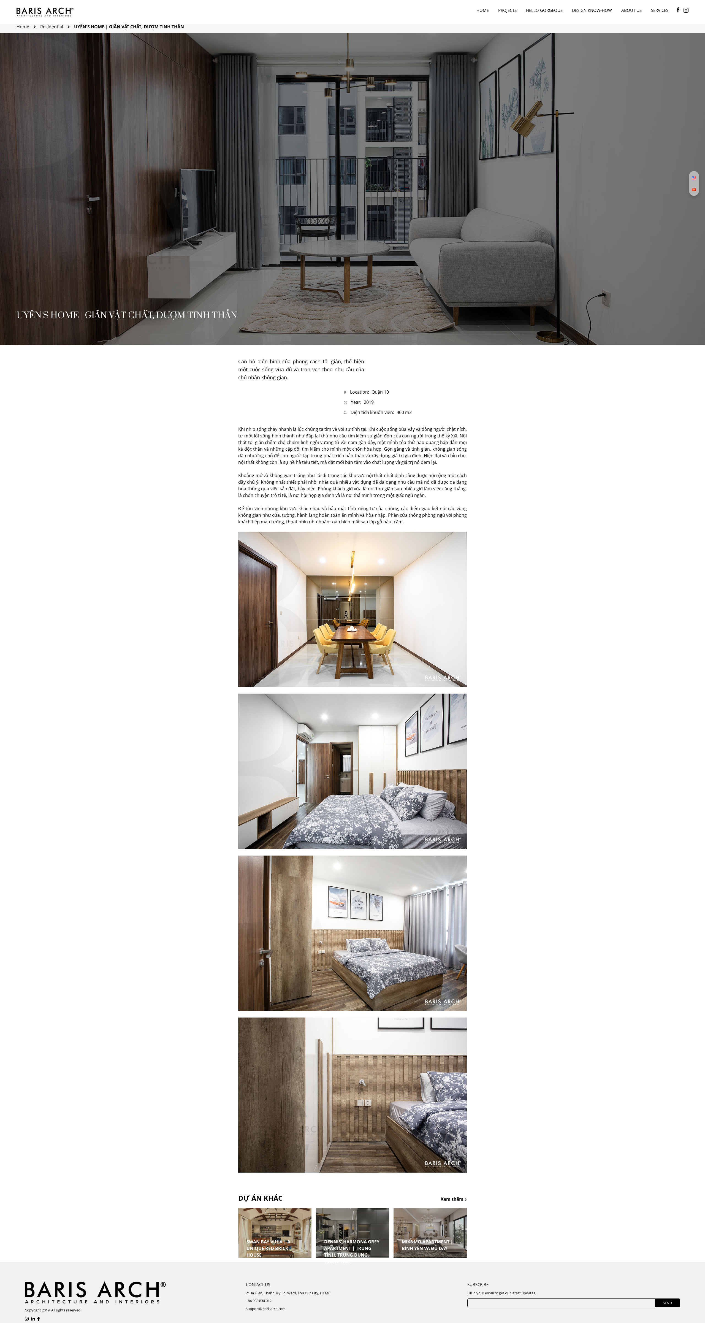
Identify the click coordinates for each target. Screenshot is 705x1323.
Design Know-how (592, 10)
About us (631, 10)
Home (482, 10)
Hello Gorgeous (544, 10)
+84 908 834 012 (259, 1300)
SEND (667, 1302)
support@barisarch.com (266, 1308)
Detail (256, 1258)
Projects (507, 10)
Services (659, 10)
